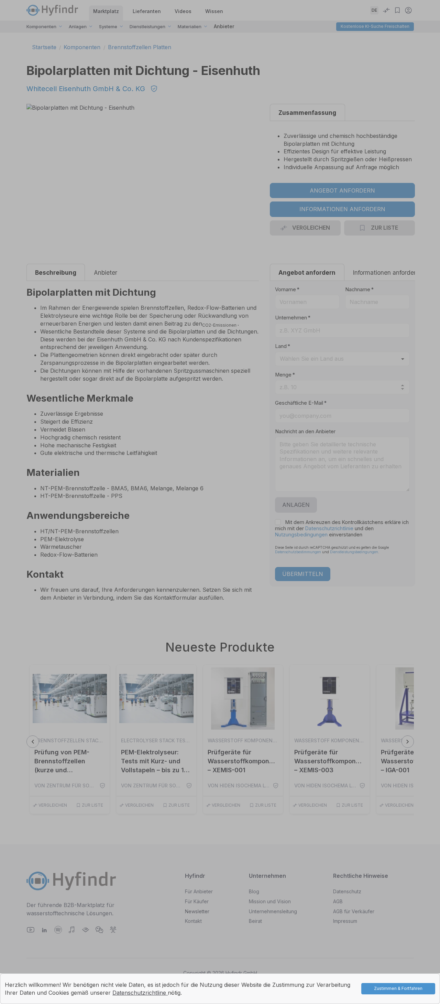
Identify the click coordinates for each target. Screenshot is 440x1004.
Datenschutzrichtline (140, 992)
